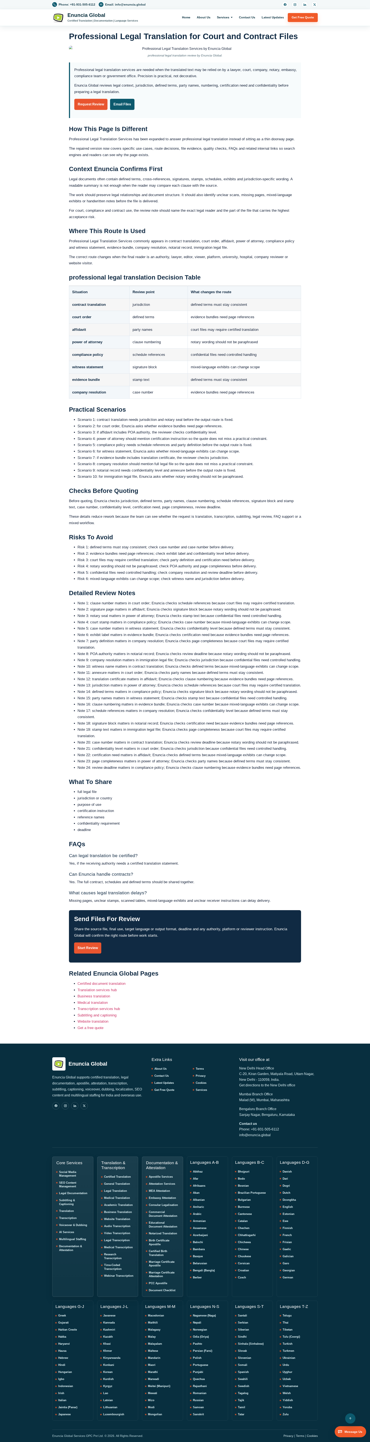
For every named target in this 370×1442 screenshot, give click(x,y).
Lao (105, 1393)
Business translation (94, 996)
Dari (285, 1178)
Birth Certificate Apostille (159, 1242)
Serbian (243, 1322)
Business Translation (118, 1212)
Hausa (62, 1350)
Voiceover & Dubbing (73, 1225)
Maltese (153, 1350)
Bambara (199, 1249)
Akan (196, 1192)
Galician (288, 1256)
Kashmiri (109, 1329)
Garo (286, 1263)
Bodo (241, 1178)
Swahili (243, 1379)
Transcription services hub (99, 1009)
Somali (242, 1365)
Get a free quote (90, 1028)
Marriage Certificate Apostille (162, 1263)
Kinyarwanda (111, 1357)
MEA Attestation (159, 1190)
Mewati (152, 1393)
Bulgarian (244, 1199)
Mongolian (155, 1414)
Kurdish (108, 1379)
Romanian (199, 1393)
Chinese (243, 1249)
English (288, 1206)
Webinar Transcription (118, 1275)
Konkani (108, 1365)
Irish (61, 1393)
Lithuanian (110, 1407)
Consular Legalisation (163, 1205)
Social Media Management (67, 1173)
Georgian (289, 1270)
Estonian (288, 1214)
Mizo (151, 1400)
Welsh (287, 1393)
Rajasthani (200, 1386)
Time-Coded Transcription (113, 1266)
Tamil (241, 1407)
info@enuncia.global (255, 1135)
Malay (152, 1336)
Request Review (91, 104)
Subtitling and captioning (97, 1015)
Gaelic (287, 1249)
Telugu (287, 1315)
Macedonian (156, 1315)
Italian (62, 1400)
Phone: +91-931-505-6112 (259, 1129)
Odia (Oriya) (201, 1336)
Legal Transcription (117, 1240)
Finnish (288, 1228)
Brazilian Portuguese (252, 1192)
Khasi (107, 1343)
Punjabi (198, 1372)
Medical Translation (117, 1197)
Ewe (285, 1221)
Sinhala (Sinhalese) (251, 1343)
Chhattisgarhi (247, 1235)
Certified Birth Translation (158, 1253)
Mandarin (154, 1357)
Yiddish (288, 1400)
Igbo (61, 1379)
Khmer (107, 1350)
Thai (285, 1322)
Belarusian (200, 1263)
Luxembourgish (113, 1414)
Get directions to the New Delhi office (267, 1085)
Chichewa (244, 1242)
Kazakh (108, 1336)
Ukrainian (289, 1357)
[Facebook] (285, 4)
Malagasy (154, 1329)
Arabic (197, 1214)
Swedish (243, 1386)
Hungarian (65, 1372)
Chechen (243, 1228)
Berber (197, 1277)
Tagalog (243, 1393)
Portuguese (200, 1365)
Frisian (287, 1242)
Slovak (242, 1350)
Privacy (201, 1075)
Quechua (199, 1379)
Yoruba (287, 1407)
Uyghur (287, 1372)
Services (223, 17)
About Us (203, 17)
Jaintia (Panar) (67, 1407)
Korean (108, 1372)
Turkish (287, 1343)
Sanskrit (198, 1414)
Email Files (122, 104)
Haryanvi (64, 1343)
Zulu (286, 1414)
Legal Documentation (73, 1193)
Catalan (243, 1221)
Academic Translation (118, 1205)
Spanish (243, 1372)
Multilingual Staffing (72, 1239)
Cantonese (245, 1214)
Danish (287, 1171)
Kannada (109, 1322)
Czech (242, 1277)
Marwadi (153, 1379)
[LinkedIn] (304, 4)
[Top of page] (350, 1418)
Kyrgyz (107, 1386)
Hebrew (63, 1357)
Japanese (64, 1414)
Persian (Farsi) (202, 1350)
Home (186, 17)
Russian (198, 1400)
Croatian (243, 1270)
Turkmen (288, 1350)
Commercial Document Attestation (163, 1213)
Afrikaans (199, 1185)
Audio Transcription (117, 1226)
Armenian (199, 1221)
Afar (195, 1178)
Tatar (241, 1414)
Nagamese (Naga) (204, 1315)
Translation (66, 1211)
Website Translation (117, 1219)
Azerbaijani (200, 1235)
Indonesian (65, 1386)
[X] (314, 4)
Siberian (243, 1329)
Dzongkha (289, 1199)
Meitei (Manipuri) (159, 1386)
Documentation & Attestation (70, 1248)
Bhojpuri (243, 1171)
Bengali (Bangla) (204, 1270)
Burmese (244, 1206)
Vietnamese (290, 1386)
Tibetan (287, 1329)
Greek (62, 1315)
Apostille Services (161, 1176)
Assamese (199, 1228)
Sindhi (242, 1336)
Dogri (286, 1185)
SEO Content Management (67, 1184)
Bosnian (243, 1185)
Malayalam (155, 1343)
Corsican (244, 1263)
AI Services (66, 1232)
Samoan (198, 1407)
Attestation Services (162, 1183)
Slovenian (244, 1357)
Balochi (198, 1242)
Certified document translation (101, 984)
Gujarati (63, 1322)
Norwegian (200, 1329)
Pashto (197, 1343)
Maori (151, 1365)
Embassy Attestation (162, 1197)
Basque (198, 1256)
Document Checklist (162, 1290)
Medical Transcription (118, 1247)
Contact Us (247, 17)
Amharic (198, 1206)
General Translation (117, 1183)
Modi (151, 1407)
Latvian (108, 1400)
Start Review (88, 948)
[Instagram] (295, 4)
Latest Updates (273, 17)
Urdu (286, 1365)
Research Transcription (113, 1256)
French (287, 1235)
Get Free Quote (303, 17)
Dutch (286, 1192)
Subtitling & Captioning (67, 1202)
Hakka (62, 1336)
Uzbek (287, 1379)
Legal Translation (115, 1190)
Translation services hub (97, 990)
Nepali (197, 1322)
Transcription (68, 1218)
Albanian (199, 1199)
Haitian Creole (67, 1329)
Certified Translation (117, 1176)
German (288, 1277)
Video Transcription (117, 1233)
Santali (242, 1315)
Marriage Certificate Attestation (162, 1274)
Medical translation (93, 1003)
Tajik (241, 1400)
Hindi (61, 1365)
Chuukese (244, 1256)
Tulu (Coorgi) (291, 1336)
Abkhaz (198, 1171)
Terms (200, 1068)
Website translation (93, 1021)
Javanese (109, 1315)
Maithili (153, 1322)
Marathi (153, 1372)
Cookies (201, 1082)
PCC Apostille (158, 1283)
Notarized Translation (163, 1233)
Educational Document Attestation (163, 1224)
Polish (197, 1357)
